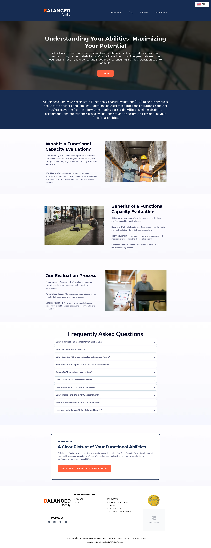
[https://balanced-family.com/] (57, 12)
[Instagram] (54, 522)
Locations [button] (160, 12)
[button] (120, 12)
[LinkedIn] (60, 522)
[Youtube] (66, 522)
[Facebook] (49, 522)
